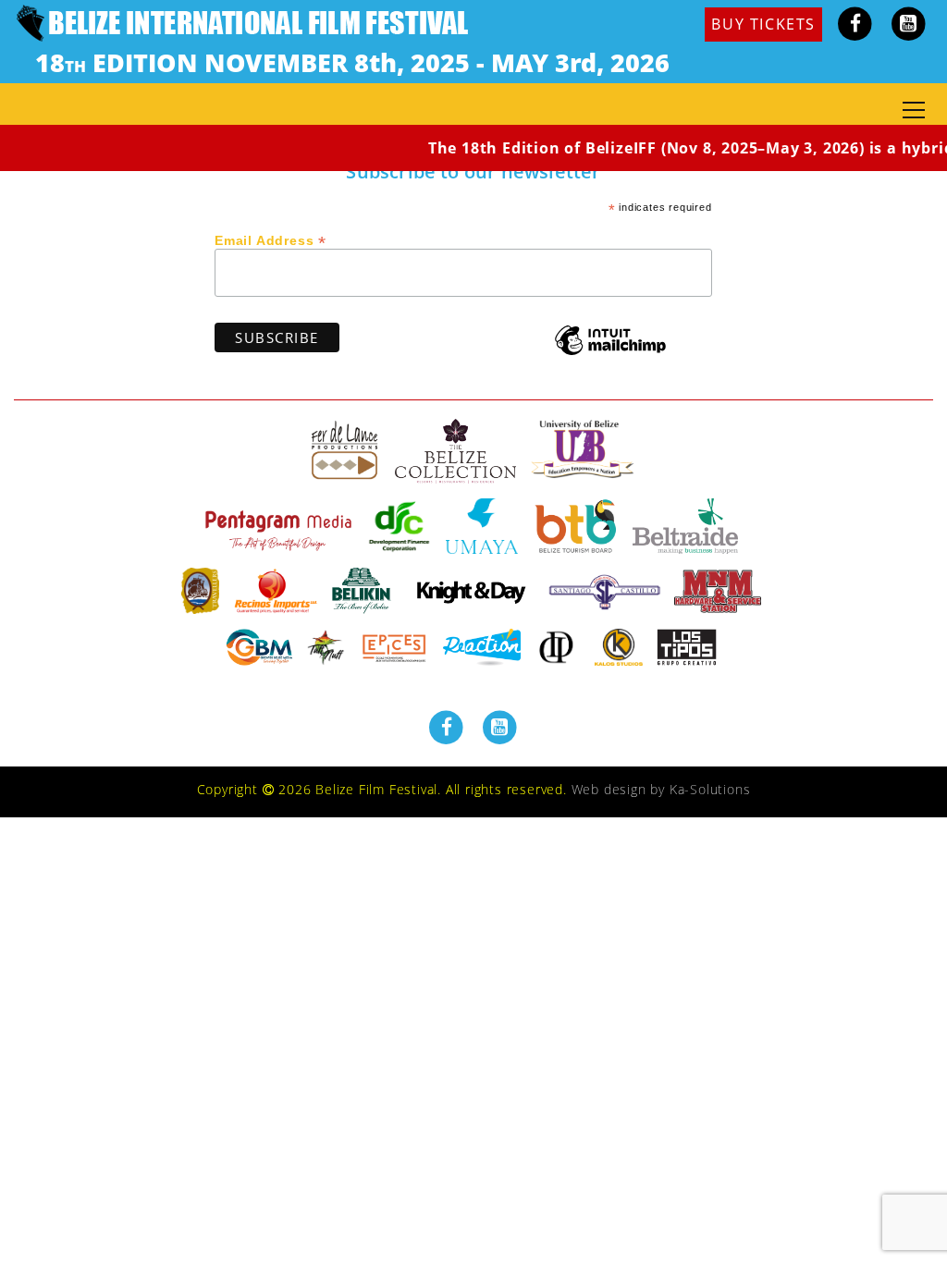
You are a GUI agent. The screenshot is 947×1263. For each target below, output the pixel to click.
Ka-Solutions (710, 789)
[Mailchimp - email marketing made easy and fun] (610, 354)
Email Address (270, 239)
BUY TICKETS (763, 24)
